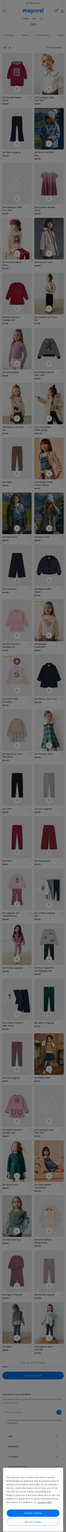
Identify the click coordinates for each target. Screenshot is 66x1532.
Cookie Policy (45, 1502)
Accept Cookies (33, 1513)
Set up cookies (33, 1521)
